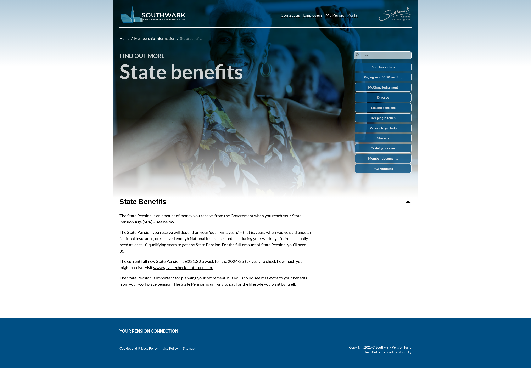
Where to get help (383, 128)
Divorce (383, 97)
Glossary (383, 138)
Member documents (383, 158)
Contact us (290, 14)
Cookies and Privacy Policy (138, 348)
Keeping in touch (383, 118)
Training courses (383, 148)
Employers (312, 14)
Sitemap (189, 348)
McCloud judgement (383, 87)
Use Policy (170, 348)
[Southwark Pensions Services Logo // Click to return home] (153, 23)
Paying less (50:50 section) (383, 77)
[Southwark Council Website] (395, 14)
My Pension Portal (342, 14)
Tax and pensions (383, 107)
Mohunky (405, 352)
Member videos (383, 67)
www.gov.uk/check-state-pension (182, 267)
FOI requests (383, 168)
